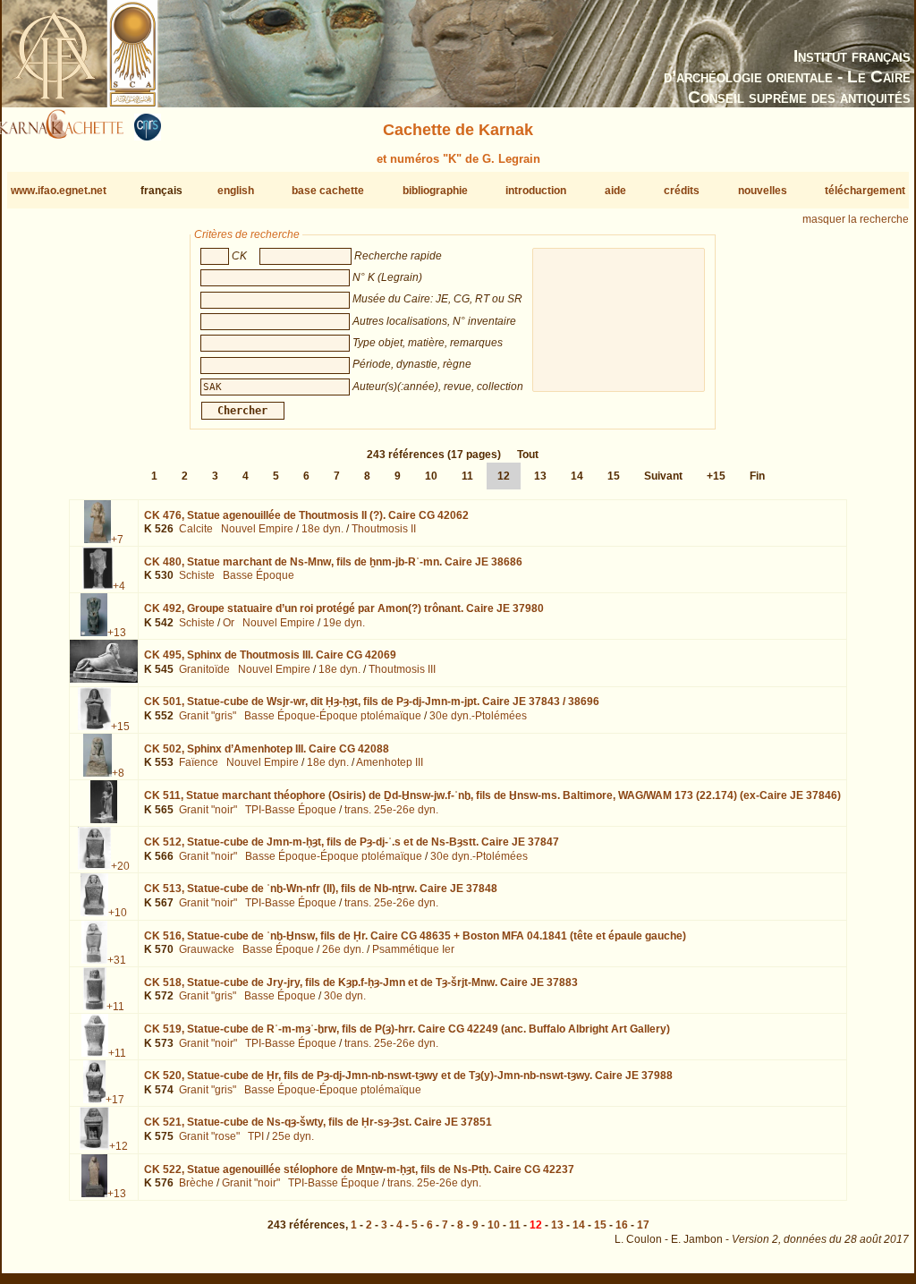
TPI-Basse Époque (290, 810)
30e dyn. (345, 996)
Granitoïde (204, 669)
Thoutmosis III (402, 669)
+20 (120, 866)
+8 (118, 773)
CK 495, (270, 655)
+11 (115, 1006)
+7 (117, 539)
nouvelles (762, 190)
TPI (256, 1136)
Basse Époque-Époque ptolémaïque (332, 716)
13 (540, 476)
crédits (682, 190)
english (235, 190)
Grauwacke (206, 949)
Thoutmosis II (384, 529)
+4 (119, 586)
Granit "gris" (207, 716)
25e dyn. (293, 1136)
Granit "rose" (209, 1136)
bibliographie (435, 190)
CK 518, (361, 982)
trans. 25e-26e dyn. (391, 810)
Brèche (196, 1183)
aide (615, 190)
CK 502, (266, 749)
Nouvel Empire (257, 529)
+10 (117, 912)
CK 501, (371, 701)
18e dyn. (322, 529)
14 (577, 476)
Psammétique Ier (413, 949)
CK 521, (318, 1122)
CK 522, (359, 1169)
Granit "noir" (208, 810)
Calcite (196, 529)
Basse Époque (258, 575)
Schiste (197, 575)
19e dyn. (344, 622)
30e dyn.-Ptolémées (478, 716)
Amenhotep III (389, 762)
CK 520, (408, 1075)
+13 (116, 632)
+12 (118, 1146)
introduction (535, 190)
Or (228, 622)
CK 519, (407, 1029)
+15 (716, 476)
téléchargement (865, 190)
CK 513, (320, 888)
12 (503, 476)
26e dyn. (343, 949)
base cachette (328, 190)
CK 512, (351, 842)
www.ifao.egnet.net (58, 190)
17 (643, 1225)
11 (467, 476)
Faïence (198, 762)
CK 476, (306, 515)
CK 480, (333, 562)
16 (621, 1225)
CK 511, (492, 795)
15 (613, 476)
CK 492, (344, 608)
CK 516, (415, 936)
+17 (115, 1099)
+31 (116, 960)
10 (431, 476)
